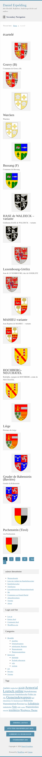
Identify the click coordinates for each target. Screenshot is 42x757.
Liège (6, 426)
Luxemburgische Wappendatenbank (20, 589)
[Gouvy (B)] (21, 51)
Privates (10, 671)
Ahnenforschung (13, 598)
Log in (9, 616)
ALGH (21, 687)
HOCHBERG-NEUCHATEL (12, 371)
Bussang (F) (11, 165)
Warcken (8, 115)
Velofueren (11, 586)
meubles (15, 641)
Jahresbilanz (7, 701)
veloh (18, 707)
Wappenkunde (12, 578)
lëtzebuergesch (18, 701)
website (14, 666)
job (8, 668)
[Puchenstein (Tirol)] (21, 516)
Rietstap (20, 703)
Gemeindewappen (18, 697)
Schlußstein (33, 703)
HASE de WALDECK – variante (18, 217)
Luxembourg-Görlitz (16, 269)
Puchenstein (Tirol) (15, 530)
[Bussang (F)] (21, 152)
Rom (25, 704)
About (9, 603)
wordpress (14, 710)
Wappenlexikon (32, 706)
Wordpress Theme (28, 710)
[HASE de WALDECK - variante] (21, 202)
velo (13, 663)
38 (25, 559)
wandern (23, 707)
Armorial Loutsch (20, 723)
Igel (32, 697)
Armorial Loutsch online (20, 689)
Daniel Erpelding (14, 5)
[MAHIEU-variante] (21, 306)
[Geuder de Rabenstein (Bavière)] (21, 463)
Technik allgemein (18, 660)
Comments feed (13, 622)
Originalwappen (17, 643)
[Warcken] (21, 101)
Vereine (10, 600)
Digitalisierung (30, 691)
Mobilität (15, 657)
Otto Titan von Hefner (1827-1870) (20, 728)
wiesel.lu (5, 710)
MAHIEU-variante (15, 319)
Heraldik (10, 638)
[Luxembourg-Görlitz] (21, 255)
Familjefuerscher (13, 584)
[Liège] (21, 412)
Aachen (6, 687)
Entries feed (11, 619)
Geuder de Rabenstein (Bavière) (17, 478)
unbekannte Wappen (19, 646)
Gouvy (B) (10, 64)
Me (8, 592)
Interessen (11, 655)
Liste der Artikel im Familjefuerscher (20, 581)
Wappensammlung (18, 652)
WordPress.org (12, 625)
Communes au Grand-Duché (17, 595)
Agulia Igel (14, 688)
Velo (14, 706)
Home (15, 26)
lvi (12, 700)
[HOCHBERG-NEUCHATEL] (21, 356)
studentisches (7, 707)
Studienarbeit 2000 (20, 740)
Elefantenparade (9, 694)
